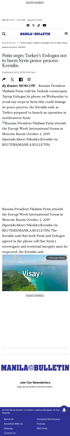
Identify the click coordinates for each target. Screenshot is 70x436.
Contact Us (10, 433)
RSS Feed (42, 428)
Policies (41, 423)
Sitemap (8, 428)
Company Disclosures (48, 419)
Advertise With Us (13, 423)
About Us (9, 419)
